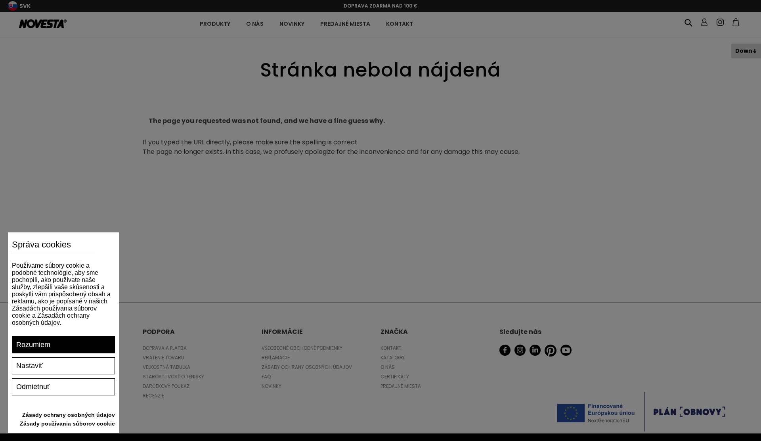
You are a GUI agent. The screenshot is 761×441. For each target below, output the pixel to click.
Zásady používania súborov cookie (67, 423)
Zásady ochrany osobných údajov (68, 415)
